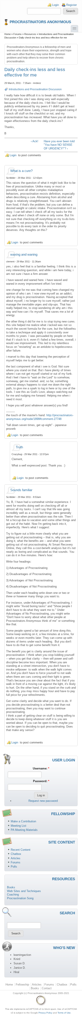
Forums (17, 34)
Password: (41, 781)
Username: (41, 768)
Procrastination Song (20, 898)
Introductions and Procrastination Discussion (35, 89)
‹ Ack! (34, 141)
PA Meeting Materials (24, 829)
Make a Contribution (23, 821)
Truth (19, 447)
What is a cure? (21, 171)
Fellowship (22, 984)
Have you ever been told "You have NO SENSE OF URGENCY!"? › (59, 145)
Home (7, 34)
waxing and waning (23, 254)
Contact (47, 988)
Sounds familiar (21, 490)
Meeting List (18, 825)
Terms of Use (64, 1013)
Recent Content (20, 849)
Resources (30, 34)
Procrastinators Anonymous (40, 22)
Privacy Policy (45, 1013)
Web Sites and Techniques (24, 891)
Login (55, 5)
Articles (15, 858)
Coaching (13, 894)
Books (11, 887)
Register (71, 5)
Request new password (43, 800)
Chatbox (16, 854)
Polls (14, 866)
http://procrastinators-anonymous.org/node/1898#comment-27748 (39, 417)
